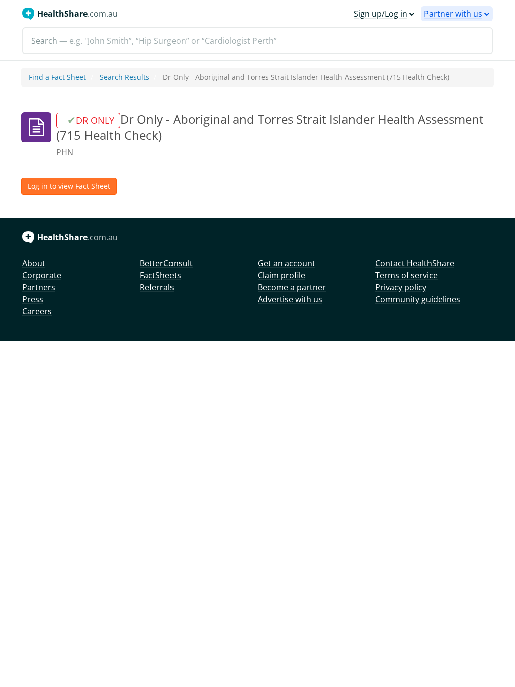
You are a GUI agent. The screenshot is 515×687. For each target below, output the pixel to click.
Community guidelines (417, 299)
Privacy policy (400, 287)
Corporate (41, 275)
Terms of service (406, 275)
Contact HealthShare (414, 263)
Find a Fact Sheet (57, 77)
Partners (38, 287)
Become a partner (292, 287)
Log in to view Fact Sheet (69, 186)
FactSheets (160, 275)
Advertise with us (290, 299)
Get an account (286, 263)
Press (32, 299)
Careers (37, 311)
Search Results (124, 77)
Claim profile (281, 275)
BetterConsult (166, 263)
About (33, 263)
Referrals (157, 287)
